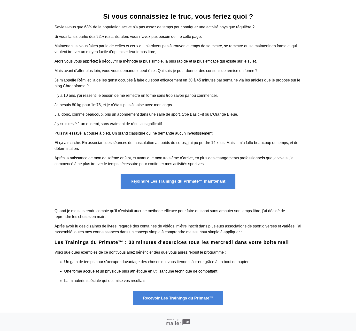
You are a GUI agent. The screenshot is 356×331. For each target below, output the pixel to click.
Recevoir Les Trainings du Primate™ (178, 298)
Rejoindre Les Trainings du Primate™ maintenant (178, 181)
